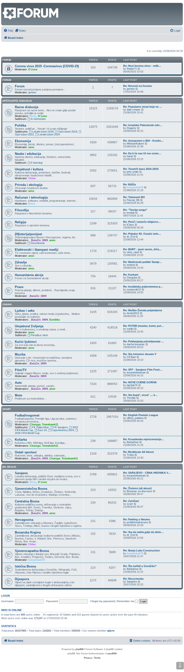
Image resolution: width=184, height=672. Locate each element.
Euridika (54, 319)
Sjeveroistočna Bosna (31, 488)
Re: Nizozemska (133, 578)
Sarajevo (21, 473)
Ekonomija (23, 141)
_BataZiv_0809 (39, 240)
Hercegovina (24, 520)
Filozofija (22, 210)
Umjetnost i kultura (29, 169)
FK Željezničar (40, 427)
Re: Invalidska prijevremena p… (143, 286)
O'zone (32, 69)
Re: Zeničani (131, 501)
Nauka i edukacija (28, 154)
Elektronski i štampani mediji (36, 249)
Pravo (19, 287)
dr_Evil (131, 236)
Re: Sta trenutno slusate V (139, 354)
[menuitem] (8, 30)
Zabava (7, 304)
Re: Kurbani (130, 274)
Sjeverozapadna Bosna (32, 551)
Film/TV (21, 370)
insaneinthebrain (136, 372)
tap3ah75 (132, 385)
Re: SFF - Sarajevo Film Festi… (142, 369)
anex (31, 147)
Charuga (35, 424)
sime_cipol (133, 252)
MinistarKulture (135, 143)
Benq (33, 116)
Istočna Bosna (25, 566)
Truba (130, 454)
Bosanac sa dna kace (139, 491)
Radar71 (132, 68)
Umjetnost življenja (29, 326)
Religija (20, 222)
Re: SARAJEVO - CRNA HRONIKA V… (147, 472)
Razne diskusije (26, 107)
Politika (20, 125)
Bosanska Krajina (28, 532)
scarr (130, 503)
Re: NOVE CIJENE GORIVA (140, 382)
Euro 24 (42, 430)
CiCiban (131, 356)
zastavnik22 (134, 289)
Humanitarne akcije (29, 275)
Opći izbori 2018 (67, 131)
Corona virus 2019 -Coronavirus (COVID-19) (47, 66)
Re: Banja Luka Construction (141, 550)
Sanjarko (132, 581)
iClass (130, 224)
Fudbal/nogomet (27, 415)
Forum (6, 80)
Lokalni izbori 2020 (43, 131)
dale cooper (133, 109)
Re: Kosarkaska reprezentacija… (143, 439)
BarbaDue (132, 442)
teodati (130, 212)
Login (5, 595)
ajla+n (111, 630)
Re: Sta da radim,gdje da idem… (143, 532)
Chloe (32, 178)
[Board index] (5, 5)
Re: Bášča (129, 184)
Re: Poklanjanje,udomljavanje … (143, 341)
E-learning (36, 162)
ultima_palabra (135, 418)
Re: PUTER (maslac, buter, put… (143, 325)
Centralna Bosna (27, 501)
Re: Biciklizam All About (138, 451)
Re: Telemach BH (134, 197)
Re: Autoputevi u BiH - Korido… (143, 140)
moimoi (131, 264)
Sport (6, 409)
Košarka (21, 439)
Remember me (126, 601)
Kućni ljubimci (26, 342)
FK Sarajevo (60, 427)
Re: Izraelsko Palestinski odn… (142, 125)
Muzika (20, 354)
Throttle (131, 397)
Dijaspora (22, 579)
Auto (18, 382)
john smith (132, 171)
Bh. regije (9, 467)
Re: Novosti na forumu (137, 85)
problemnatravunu (137, 522)
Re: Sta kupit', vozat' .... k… (140, 395)
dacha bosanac (136, 344)
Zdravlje (21, 262)
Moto (18, 395)
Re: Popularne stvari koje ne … (142, 106)
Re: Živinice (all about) (137, 488)
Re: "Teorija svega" (135, 209)
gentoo (32, 92)
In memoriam (38, 118)
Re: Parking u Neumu (136, 519)
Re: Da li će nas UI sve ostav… (142, 153)
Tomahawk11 (50, 424)
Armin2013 (133, 313)
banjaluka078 (135, 187)
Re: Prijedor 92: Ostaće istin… (142, 233)
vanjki (130, 328)
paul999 (112, 653)
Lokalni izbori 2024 (49, 134)
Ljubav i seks (24, 310)
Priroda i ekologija (28, 185)
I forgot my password (102, 601)
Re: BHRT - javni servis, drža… (142, 249)
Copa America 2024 (62, 430)
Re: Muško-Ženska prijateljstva (142, 310)
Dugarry (131, 128)
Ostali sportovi (26, 452)
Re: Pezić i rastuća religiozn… (142, 221)
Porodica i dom (39, 335)
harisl (130, 156)
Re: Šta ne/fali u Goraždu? (139, 566)
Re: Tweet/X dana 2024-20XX (141, 168)
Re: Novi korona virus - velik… (142, 65)
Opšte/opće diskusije (17, 101)
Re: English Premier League (140, 415)
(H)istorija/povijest (28, 234)
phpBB (79, 649)
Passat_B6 (133, 200)
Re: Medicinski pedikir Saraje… (142, 262)
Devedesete (38, 243)
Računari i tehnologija (31, 197)
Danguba (132, 277)
